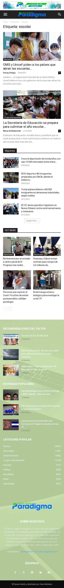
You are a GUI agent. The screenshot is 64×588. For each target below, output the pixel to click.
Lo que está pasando (12, 117)
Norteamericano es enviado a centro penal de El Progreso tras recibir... (16, 261)
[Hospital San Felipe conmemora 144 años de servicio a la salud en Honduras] (11, 370)
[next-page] (10, 309)
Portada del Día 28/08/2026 (34, 335)
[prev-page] (5, 309)
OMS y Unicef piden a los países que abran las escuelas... (29, 66)
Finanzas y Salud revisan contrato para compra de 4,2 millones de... (45, 261)
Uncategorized (40, 288)
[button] (5, 14)
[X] (24, 572)
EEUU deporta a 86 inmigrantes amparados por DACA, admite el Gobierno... (37, 176)
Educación (8, 59)
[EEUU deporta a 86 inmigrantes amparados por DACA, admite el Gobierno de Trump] (11, 177)
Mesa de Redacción (12, 131)
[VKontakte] (40, 572)
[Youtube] (49, 572)
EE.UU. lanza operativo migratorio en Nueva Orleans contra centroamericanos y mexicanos (41, 208)
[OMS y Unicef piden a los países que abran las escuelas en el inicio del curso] (32, 46)
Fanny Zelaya (9, 72)
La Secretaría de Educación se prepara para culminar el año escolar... (30, 125)
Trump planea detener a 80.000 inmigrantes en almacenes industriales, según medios (40, 192)
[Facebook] (15, 572)
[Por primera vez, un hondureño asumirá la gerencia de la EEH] (11, 409)
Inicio (5, 22)
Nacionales (8, 254)
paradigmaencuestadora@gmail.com (39, 551)
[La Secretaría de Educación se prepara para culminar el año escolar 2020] (32, 104)
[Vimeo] (32, 572)
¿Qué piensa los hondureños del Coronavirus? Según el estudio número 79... (40, 424)
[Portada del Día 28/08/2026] (11, 339)
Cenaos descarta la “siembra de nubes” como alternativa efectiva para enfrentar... (40, 353)
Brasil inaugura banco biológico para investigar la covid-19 (46, 295)
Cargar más (31, 220)
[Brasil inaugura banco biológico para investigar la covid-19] (47, 279)
